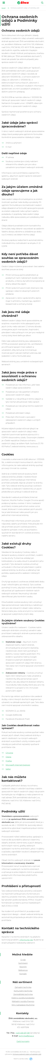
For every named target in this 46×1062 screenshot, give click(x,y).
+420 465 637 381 (23, 1033)
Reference (23, 970)
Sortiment (23, 963)
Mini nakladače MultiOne (23, 1005)
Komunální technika (23, 991)
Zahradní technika (23, 987)
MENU (4, 3)
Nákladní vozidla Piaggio (23, 1001)
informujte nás (26, 940)
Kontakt (23, 974)
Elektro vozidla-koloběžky (23, 998)
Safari (8, 769)
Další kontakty (23, 1041)
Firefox (9, 761)
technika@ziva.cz (26, 1036)
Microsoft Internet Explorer (18, 765)
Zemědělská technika (23, 994)
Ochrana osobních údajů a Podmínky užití (27, 1054)
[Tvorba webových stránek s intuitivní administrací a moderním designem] (30, 1059)
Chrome (9, 753)
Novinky (23, 967)
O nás (23, 960)
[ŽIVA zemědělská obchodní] (23, 2)
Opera (8, 757)
